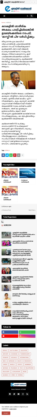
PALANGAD (14, 368)
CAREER (5, 364)
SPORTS (20, 364)
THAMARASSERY (25, 354)
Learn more (12, 409)
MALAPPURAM (29, 368)
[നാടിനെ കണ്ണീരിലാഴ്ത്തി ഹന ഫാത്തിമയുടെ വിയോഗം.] (6, 305)
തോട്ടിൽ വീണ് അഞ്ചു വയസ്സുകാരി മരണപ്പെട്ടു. (23, 295)
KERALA (8, 22)
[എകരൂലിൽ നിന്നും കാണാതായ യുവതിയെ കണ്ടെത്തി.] (6, 243)
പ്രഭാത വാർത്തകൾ (12, 2)
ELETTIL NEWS (14, 350)
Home (3, 22)
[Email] (18, 155)
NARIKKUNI (12, 361)
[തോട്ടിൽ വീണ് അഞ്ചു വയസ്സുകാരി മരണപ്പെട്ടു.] (6, 296)
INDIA (4, 361)
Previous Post (7, 210)
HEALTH (19, 361)
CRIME (13, 375)
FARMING (20, 375)
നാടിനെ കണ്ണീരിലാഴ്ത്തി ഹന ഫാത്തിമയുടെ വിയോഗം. (21, 303)
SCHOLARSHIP (16, 371)
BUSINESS (5, 375)
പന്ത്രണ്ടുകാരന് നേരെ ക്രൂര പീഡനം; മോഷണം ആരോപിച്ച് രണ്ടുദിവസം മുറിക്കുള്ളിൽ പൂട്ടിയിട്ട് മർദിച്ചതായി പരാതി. (22, 252)
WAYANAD (5, 368)
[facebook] (10, 332)
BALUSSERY (6, 371)
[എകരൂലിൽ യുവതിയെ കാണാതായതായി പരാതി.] (6, 271)
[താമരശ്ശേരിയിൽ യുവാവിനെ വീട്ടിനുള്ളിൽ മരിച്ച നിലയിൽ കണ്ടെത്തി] (6, 288)
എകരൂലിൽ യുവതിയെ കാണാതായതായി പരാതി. (20, 269)
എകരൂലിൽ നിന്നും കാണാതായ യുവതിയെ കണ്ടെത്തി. (22, 242)
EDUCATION (24, 350)
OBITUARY (5, 354)
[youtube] (10, 336)
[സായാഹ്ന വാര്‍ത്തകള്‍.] (27, 173)
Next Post (31, 210)
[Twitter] (7, 155)
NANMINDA (28, 364)
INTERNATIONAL (24, 357)
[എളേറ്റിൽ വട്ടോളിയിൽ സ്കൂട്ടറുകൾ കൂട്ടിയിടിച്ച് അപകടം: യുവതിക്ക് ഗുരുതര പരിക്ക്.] (6, 235)
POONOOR (5, 357)
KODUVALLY (14, 357)
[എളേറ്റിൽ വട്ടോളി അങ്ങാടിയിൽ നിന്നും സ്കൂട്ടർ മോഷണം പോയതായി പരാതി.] (6, 279)
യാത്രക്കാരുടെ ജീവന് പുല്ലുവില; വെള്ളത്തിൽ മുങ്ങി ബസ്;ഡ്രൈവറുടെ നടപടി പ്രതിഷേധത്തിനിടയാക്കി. (22, 262)
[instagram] (27, 336)
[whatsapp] (27, 332)
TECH (21, 368)
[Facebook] (3, 155)
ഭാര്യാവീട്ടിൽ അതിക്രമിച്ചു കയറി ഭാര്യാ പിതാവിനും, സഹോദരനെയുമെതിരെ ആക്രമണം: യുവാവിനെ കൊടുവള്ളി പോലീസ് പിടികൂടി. (22, 314)
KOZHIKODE (14, 354)
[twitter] (14, 394)
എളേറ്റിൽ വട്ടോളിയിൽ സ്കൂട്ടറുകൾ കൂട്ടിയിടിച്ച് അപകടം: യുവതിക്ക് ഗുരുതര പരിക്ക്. (23, 234)
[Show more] (22, 155)
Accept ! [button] (6, 413)
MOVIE (24, 371)
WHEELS (12, 364)
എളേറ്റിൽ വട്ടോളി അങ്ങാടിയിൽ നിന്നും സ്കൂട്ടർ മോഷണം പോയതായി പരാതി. (22, 279)
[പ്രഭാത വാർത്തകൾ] (10, 173)
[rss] (27, 394)
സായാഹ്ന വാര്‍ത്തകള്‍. (25, 181)
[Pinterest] (14, 155)
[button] (32, 2)
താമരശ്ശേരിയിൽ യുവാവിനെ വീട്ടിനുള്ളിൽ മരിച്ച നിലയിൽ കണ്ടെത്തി (21, 287)
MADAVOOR (27, 361)
